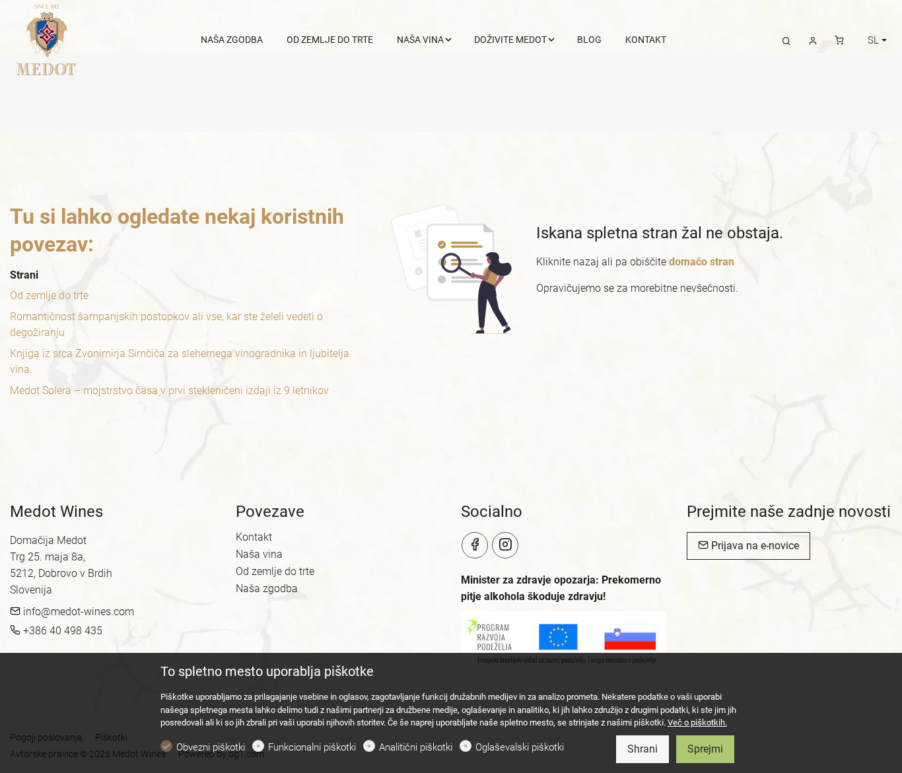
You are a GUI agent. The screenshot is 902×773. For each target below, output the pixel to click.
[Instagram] (505, 545)
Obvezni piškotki (210, 747)
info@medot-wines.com (77, 611)
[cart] (839, 40)
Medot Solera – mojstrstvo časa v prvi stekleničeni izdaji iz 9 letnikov (169, 390)
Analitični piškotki (415, 747)
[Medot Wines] (48, 38)
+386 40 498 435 (61, 630)
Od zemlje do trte (49, 295)
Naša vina (259, 554)
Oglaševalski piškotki (519, 747)
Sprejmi (705, 749)
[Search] (786, 40)
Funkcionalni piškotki (312, 747)
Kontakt (254, 537)
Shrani (642, 749)
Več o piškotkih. (697, 722)
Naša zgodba (267, 588)
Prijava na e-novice (754, 545)
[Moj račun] (813, 40)
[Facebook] (475, 545)
